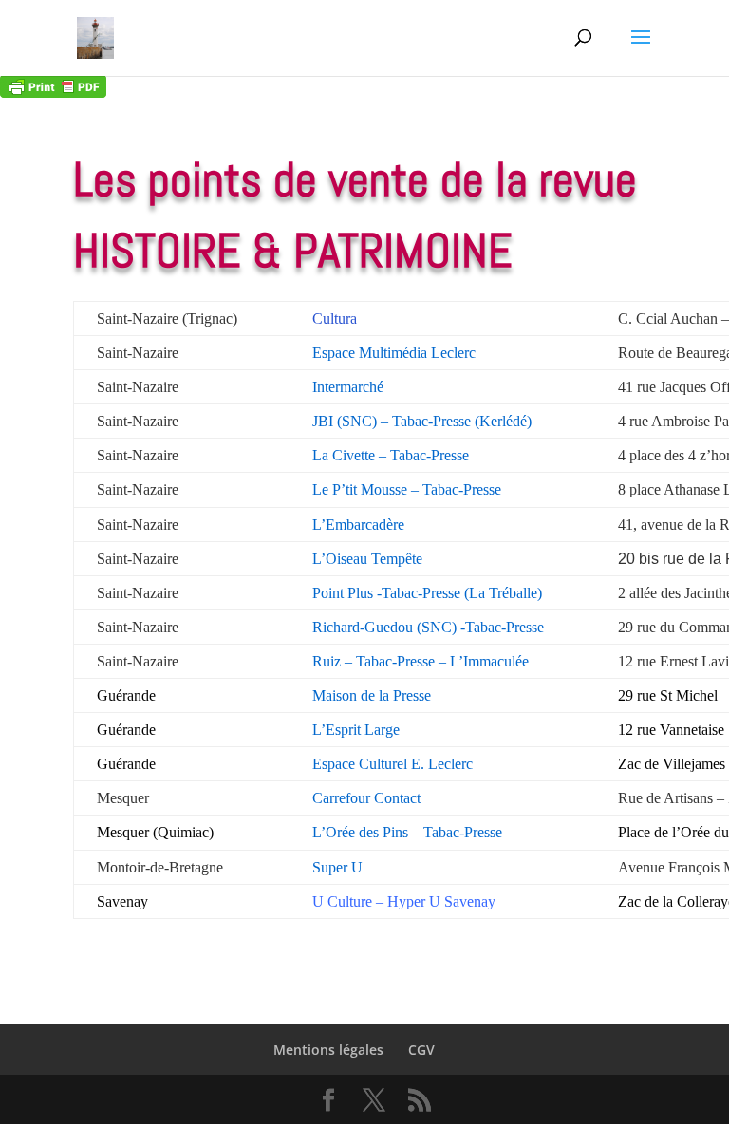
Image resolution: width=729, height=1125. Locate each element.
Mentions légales (328, 1050)
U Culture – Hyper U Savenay (403, 901)
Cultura (334, 318)
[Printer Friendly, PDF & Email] (53, 85)
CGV (421, 1050)
